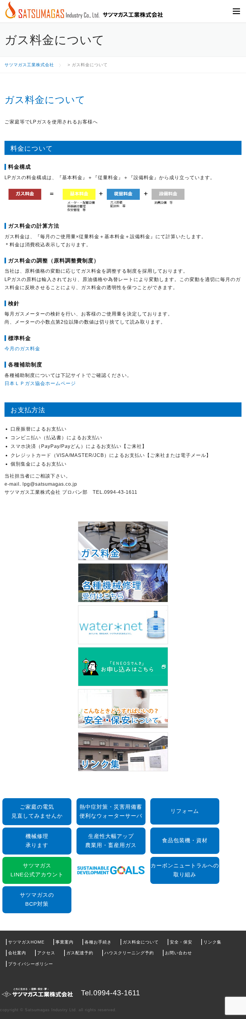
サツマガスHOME (26, 942)
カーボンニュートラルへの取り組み (185, 870)
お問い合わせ (178, 952)
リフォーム (184, 811)
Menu (236, 11)
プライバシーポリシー (30, 963)
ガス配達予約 (79, 952)
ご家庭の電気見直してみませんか (37, 811)
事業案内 (65, 942)
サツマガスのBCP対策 (37, 899)
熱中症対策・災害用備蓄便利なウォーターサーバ (111, 811)
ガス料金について (141, 942)
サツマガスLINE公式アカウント (37, 870)
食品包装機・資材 (185, 840)
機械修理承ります (37, 840)
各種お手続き (98, 942)
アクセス (46, 952)
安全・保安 (181, 942)
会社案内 (17, 952)
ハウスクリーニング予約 (129, 952)
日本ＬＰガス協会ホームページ (40, 383)
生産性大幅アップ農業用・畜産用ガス (110, 840)
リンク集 (212, 942)
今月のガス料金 (22, 348)
